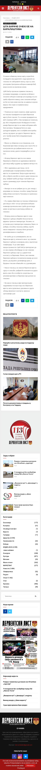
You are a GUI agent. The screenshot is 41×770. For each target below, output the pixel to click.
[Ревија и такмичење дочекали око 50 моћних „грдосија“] (8, 463)
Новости (14, 23)
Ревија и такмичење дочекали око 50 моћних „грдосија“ (25, 462)
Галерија (6, 535)
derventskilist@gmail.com (23, 745)
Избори (5, 544)
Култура (6, 556)
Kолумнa (6, 526)
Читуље (6, 587)
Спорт (5, 578)
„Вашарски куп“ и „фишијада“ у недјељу (17, 695)
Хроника (6, 584)
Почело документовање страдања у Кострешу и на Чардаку (17, 404)
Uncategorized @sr (10, 529)
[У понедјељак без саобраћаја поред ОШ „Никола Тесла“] (8, 474)
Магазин (6, 559)
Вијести (6, 532)
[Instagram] (20, 756)
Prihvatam (30, 765)
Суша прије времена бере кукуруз (15, 705)
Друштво (6, 538)
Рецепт (5, 574)
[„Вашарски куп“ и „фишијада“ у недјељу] (8, 485)
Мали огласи (7, 562)
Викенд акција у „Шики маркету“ (15, 700)
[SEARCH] (35, 596)
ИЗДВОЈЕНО (7, 23)
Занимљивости (8, 541)
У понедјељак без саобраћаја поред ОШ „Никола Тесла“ (25, 473)
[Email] (25, 756)
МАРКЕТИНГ (7, 565)
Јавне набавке (8, 550)
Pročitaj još (21, 768)
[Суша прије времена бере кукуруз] (8, 507)
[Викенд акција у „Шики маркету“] (8, 496)
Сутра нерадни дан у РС (12, 374)
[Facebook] (14, 756)
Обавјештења (8, 571)
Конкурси (6, 553)
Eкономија (7, 522)
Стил (5, 581)
